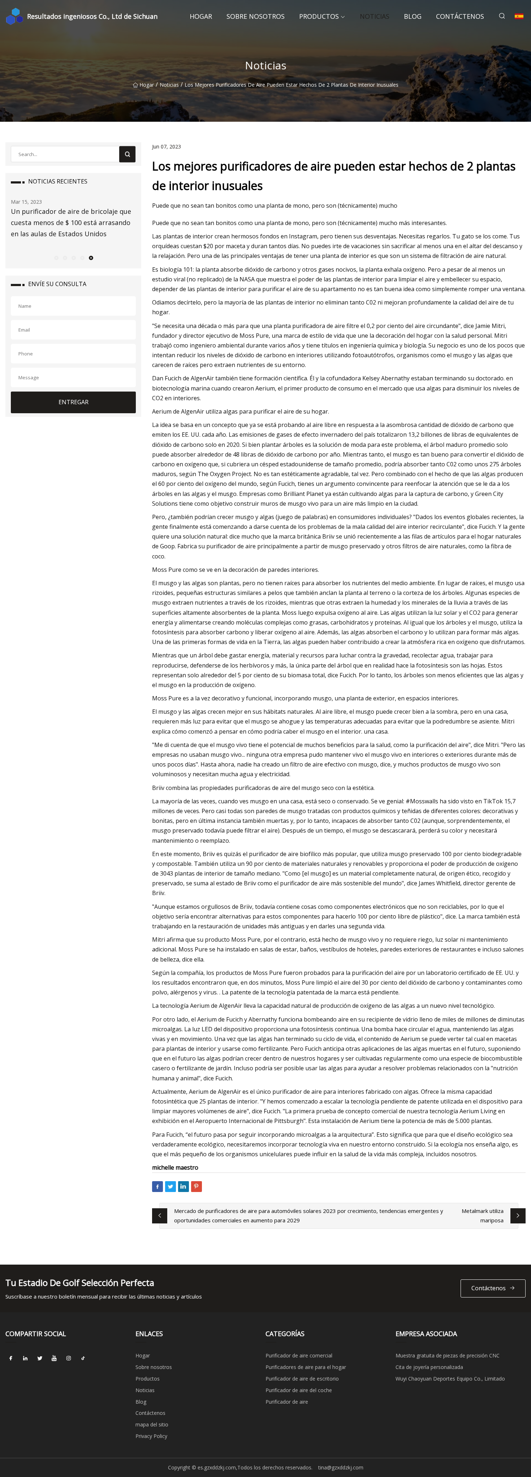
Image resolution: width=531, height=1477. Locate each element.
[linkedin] (25, 1358)
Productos (319, 16)
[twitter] (39, 1358)
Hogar (201, 16)
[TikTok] (83, 1358)
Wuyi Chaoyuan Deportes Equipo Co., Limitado (450, 1378)
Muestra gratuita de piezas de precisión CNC (448, 1355)
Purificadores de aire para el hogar (306, 1367)
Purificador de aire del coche (299, 1390)
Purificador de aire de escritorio (302, 1378)
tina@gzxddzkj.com (340, 1467)
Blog (413, 16)
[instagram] (68, 1358)
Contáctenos (460, 16)
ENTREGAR (73, 402)
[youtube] (54, 1358)
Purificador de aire (287, 1401)
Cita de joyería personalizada (429, 1367)
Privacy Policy (151, 1436)
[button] (56, 257)
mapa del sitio (151, 1424)
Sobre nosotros (255, 16)
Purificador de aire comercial (299, 1355)
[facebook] (10, 1358)
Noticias (374, 16)
